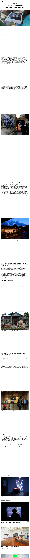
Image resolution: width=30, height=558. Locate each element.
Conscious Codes (5, 524)
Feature (2, 31)
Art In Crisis (2, 548)
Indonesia (12, 31)
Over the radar (8, 31)
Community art (16, 31)
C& (2, 1)
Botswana (6, 548)
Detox (4, 31)
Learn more (28, 496)
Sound (1, 524)
